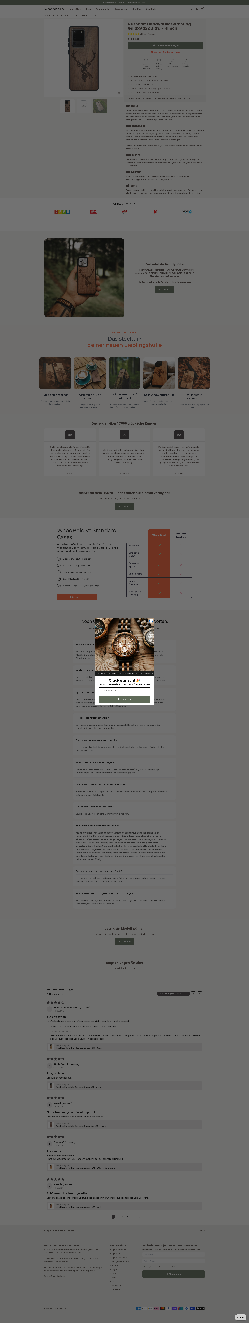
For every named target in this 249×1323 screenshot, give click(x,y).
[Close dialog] (151, 620)
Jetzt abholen (125, 699)
